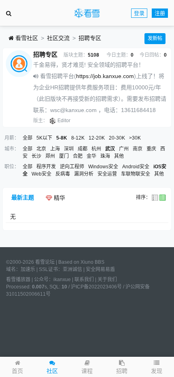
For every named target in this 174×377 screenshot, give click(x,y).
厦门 (64, 156)
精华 (58, 198)
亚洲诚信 (72, 269)
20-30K (117, 138)
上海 (55, 149)
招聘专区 (90, 38)
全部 (27, 138)
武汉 (110, 149)
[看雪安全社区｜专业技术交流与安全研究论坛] (87, 13)
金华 (91, 156)
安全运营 (107, 174)
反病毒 (62, 174)
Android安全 (135, 166)
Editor (64, 120)
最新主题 (22, 197)
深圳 (69, 149)
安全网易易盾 (100, 269)
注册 (160, 13)
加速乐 (28, 269)
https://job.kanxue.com (105, 76)
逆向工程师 (72, 166)
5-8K (61, 138)
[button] (156, 367)
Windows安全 (103, 166)
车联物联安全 (135, 174)
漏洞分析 (83, 174)
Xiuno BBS (92, 262)
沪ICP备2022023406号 (96, 287)
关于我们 (107, 279)
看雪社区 (26, 38)
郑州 (50, 156)
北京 (41, 149)
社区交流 (58, 38)
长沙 (36, 156)
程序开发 (46, 166)
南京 (137, 149)
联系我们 (84, 279)
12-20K (97, 138)
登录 (139, 13)
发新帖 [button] (155, 38)
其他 (119, 156)
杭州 (96, 149)
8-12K (78, 138)
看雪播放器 (18, 279)
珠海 (105, 156)
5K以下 (44, 138)
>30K (135, 138)
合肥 (78, 156)
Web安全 (41, 174)
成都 (82, 149)
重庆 (151, 149)
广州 (124, 149)
